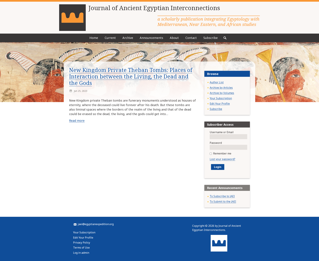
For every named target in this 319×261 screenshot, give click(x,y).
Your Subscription (221, 98)
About (174, 38)
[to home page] (72, 17)
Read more (77, 121)
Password (216, 143)
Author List (217, 82)
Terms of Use (81, 247)
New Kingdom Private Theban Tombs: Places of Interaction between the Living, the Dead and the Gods (130, 76)
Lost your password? (222, 159)
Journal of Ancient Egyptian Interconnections (154, 8)
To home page (219, 243)
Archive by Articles (221, 87)
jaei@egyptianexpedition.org (96, 224)
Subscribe (210, 38)
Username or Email (222, 132)
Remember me (222, 153)
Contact (191, 38)
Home (93, 38)
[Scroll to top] (309, 252)
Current (110, 38)
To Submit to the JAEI (223, 201)
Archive (127, 38)
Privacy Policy (81, 242)
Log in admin (81, 253)
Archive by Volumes (222, 93)
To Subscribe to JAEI (222, 196)
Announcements (151, 38)
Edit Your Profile (220, 103)
